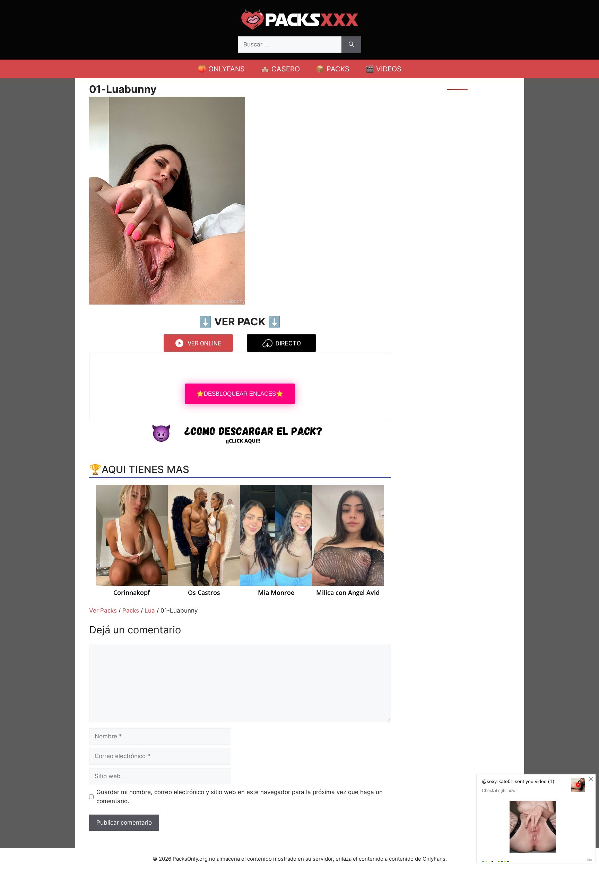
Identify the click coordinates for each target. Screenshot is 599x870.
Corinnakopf (131, 592)
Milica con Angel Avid (348, 592)
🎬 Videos (383, 69)
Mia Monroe (276, 592)
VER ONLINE (205, 343)
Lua (150, 610)
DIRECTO (288, 343)
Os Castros (204, 592)
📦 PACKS (332, 69)
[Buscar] (351, 44)
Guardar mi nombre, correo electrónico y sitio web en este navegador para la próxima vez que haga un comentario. (239, 797)
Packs (130, 610)
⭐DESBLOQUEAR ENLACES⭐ (240, 393)
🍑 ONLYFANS (221, 69)
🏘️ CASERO (280, 69)
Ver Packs (103, 610)
